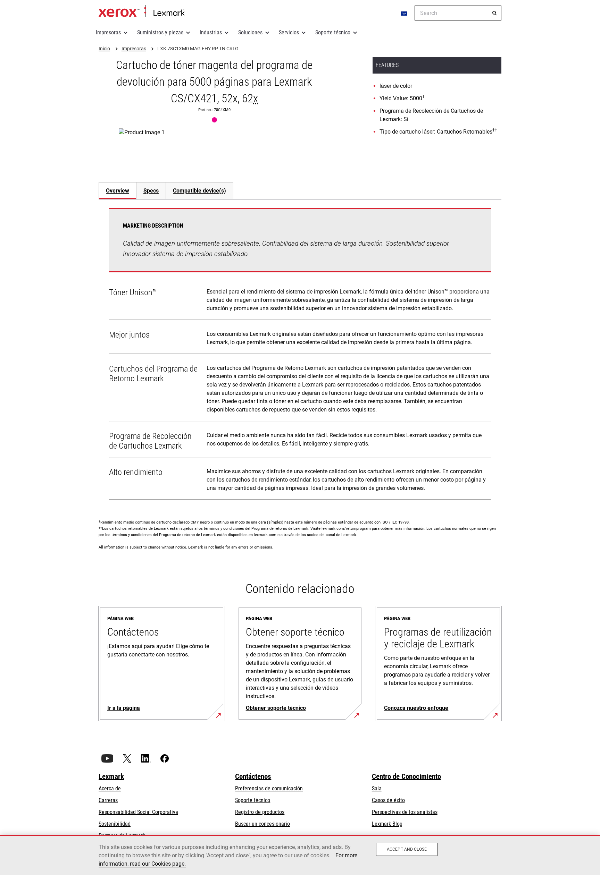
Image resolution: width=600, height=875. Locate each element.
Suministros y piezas (160, 32)
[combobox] (458, 13)
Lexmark (111, 776)
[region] (300, 855)
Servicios (289, 32)
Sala (377, 788)
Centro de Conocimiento (406, 776)
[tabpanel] (300, 355)
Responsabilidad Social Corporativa (138, 812)
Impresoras (108, 32)
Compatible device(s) (199, 190)
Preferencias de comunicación (269, 788)
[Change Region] (404, 13)
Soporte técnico (332, 32)
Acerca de (110, 788)
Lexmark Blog (387, 824)
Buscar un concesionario (262, 824)
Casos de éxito (388, 800)
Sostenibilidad (115, 824)
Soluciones (250, 32)
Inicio (141, 11)
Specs (151, 190)
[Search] (494, 13)
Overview (117, 190)
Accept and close (407, 849)
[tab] (117, 190)
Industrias (211, 32)
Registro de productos (259, 812)
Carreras (108, 800)
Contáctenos (253, 776)
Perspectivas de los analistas (405, 812)
